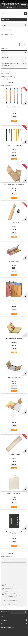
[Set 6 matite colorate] (14, 211)
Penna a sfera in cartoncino (14, 145)
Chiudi (23, 4)
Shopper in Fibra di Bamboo (14, 493)
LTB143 (14, 497)
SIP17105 (14, 304)
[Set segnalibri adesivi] (14, 250)
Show (2, 79)
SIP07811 (14, 188)
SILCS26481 (14, 381)
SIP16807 (14, 149)
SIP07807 (14, 226)
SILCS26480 (14, 342)
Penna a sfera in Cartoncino (14, 107)
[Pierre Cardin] (4, 48)
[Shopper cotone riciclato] (14, 289)
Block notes (14, 416)
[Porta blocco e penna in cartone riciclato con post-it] (14, 520)
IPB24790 (14, 536)
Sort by (2, 76)
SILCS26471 (14, 265)
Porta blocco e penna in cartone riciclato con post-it (14, 532)
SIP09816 (14, 111)
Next (24, 44)
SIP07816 (14, 458)
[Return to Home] (2, 30)
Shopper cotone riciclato (14, 300)
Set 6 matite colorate (14, 222)
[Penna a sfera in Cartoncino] (14, 96)
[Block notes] (14, 405)
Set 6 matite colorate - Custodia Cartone (14, 184)
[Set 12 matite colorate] (14, 443)
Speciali (5, 58)
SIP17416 (14, 420)
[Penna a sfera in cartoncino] (14, 134)
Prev (21, 44)
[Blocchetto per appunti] (14, 366)
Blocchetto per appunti (14, 377)
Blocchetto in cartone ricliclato (14, 338)
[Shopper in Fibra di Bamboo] (14, 482)
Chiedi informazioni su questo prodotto (13, 64)
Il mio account (5, 624)
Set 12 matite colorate (14, 454)
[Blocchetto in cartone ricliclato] (14, 327)
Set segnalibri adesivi (14, 261)
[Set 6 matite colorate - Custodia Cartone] (14, 173)
